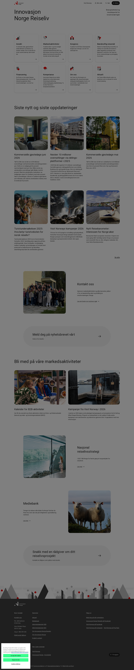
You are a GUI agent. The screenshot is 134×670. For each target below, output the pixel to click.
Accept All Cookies (16, 655)
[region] (15, 656)
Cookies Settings (15, 664)
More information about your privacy (20, 652)
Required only (16, 659)
